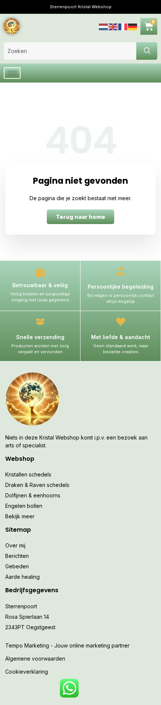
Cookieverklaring (26, 671)
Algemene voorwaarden (35, 658)
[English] (113, 26)
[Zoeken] (146, 51)
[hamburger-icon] (12, 73)
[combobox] (70, 51)
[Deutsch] (133, 26)
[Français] (123, 26)
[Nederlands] (104, 26)
